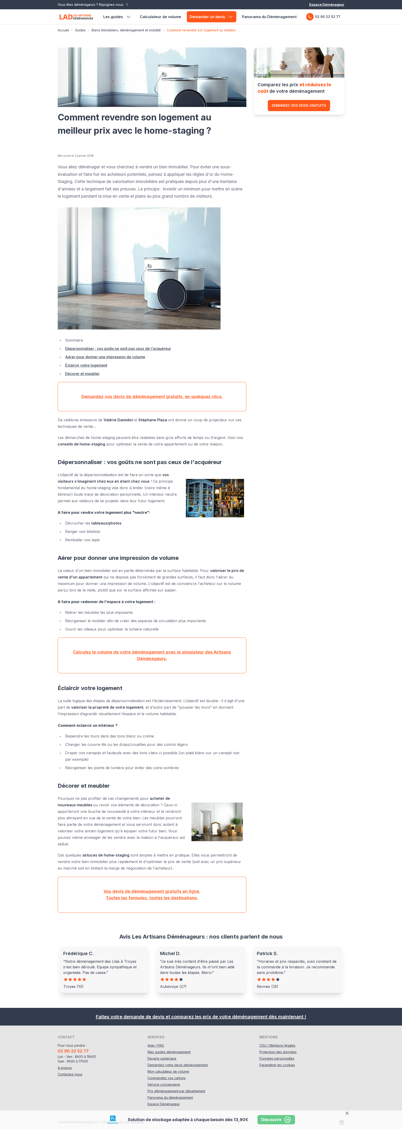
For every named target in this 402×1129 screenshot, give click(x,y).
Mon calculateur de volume (168, 1071)
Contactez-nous (70, 1074)
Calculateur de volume (160, 16)
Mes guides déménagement (169, 1052)
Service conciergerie (163, 1084)
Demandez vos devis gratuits (299, 105)
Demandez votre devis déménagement (177, 1065)
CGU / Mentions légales (277, 1045)
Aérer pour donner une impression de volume (105, 357)
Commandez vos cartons (166, 1078)
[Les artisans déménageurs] (76, 16)
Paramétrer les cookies (277, 1065)
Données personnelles (276, 1058)
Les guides (113, 16)
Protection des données (278, 1052)
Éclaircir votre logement (86, 365)
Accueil (63, 30)
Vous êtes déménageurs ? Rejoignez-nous (91, 5)
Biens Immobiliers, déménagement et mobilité (126, 30)
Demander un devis (207, 16)
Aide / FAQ (155, 1045)
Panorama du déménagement (170, 1097)
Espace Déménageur (326, 5)
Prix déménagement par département (176, 1091)
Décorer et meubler (82, 373)
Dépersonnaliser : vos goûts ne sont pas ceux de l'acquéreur (118, 348)
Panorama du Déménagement (269, 16)
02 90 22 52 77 (327, 17)
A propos (65, 1068)
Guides (80, 30)
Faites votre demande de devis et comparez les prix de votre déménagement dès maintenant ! (201, 1016)
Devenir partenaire (161, 1058)
